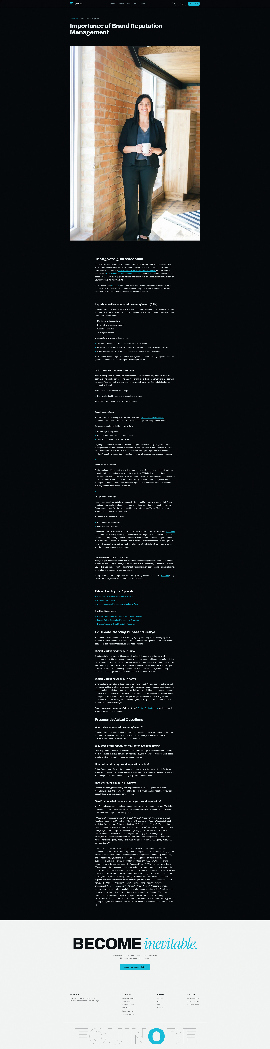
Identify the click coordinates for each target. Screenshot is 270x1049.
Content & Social (128, 1005)
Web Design (126, 1001)
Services (112, 4)
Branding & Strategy (129, 998)
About (135, 4)
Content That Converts (106, 600)
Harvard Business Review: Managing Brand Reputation (119, 616)
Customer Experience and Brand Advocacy (115, 596)
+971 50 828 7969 (193, 1001)
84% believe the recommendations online (124, 274)
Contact (143, 4)
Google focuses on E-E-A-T (152, 417)
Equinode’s (170, 531)
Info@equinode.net (193, 998)
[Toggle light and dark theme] (174, 4)
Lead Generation (128, 1011)
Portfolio (121, 4)
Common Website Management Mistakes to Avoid (117, 604)
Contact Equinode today (148, 708)
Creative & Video (128, 1014)
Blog (128, 4)
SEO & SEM (126, 1008)
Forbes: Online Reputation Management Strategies (118, 620)
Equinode (115, 285)
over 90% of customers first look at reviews (137, 270)
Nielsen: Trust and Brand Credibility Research (116, 624)
